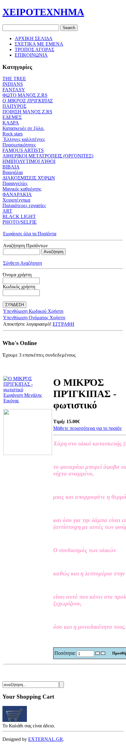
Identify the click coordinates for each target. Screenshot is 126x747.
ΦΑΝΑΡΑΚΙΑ (17, 194)
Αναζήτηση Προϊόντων (25, 245)
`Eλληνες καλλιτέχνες (23, 139)
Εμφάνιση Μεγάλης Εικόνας (22, 397)
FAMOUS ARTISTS (23, 150)
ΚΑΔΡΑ (10, 122)
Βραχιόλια (12, 172)
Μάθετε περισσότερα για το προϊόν (87, 428)
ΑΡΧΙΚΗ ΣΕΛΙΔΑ (34, 38)
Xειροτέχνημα (16, 200)
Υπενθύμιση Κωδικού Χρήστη (33, 311)
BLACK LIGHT (19, 216)
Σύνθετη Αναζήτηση (22, 263)
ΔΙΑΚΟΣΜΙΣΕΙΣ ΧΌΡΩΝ (28, 177)
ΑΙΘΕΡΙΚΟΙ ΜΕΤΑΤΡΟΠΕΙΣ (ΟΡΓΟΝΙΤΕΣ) (47, 155)
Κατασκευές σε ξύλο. (23, 128)
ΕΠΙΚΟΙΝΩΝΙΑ (31, 55)
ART (7, 211)
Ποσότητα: (65, 653)
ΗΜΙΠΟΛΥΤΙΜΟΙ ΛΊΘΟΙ (28, 161)
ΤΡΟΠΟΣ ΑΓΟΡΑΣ (34, 49)
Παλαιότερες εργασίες (24, 205)
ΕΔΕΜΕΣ (12, 117)
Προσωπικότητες (19, 144)
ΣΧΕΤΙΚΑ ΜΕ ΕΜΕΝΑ (39, 44)
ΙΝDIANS (12, 84)
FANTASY (13, 89)
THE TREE (14, 78)
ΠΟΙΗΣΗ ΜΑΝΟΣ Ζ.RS (27, 111)
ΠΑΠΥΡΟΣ (14, 106)
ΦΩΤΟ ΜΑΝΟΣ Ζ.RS (24, 95)
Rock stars (12, 133)
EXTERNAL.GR (45, 739)
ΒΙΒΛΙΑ (11, 166)
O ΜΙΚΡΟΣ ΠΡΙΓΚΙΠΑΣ (27, 100)
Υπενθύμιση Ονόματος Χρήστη (34, 317)
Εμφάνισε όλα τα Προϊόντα (29, 233)
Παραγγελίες (15, 183)
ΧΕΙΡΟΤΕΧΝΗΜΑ (43, 11)
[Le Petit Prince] (27, 453)
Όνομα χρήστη (17, 274)
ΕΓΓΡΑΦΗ (63, 324)
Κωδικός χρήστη (19, 286)
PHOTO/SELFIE (19, 222)
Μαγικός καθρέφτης (21, 188)
